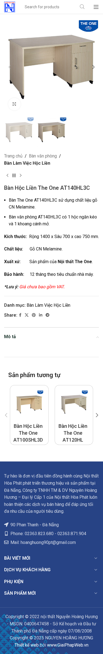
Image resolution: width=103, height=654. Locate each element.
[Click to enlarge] (14, 104)
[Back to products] (14, 175)
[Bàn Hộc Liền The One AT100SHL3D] (29, 404)
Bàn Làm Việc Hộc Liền (27, 163)
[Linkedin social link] (40, 315)
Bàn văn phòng (43, 156)
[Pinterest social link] (33, 315)
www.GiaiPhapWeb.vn (67, 645)
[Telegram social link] (47, 315)
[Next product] (20, 175)
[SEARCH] (82, 7)
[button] (9, 67)
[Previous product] (7, 175)
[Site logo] (9, 6)
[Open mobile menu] (96, 6)
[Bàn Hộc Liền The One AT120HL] (74, 404)
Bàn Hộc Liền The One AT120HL (73, 433)
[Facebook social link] (20, 315)
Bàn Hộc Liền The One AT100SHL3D (28, 433)
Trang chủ (13, 156)
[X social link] (26, 315)
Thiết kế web (27, 645)
